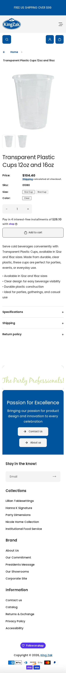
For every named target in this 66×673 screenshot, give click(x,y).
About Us (12, 550)
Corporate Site (16, 578)
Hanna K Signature (19, 508)
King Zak (46, 655)
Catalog (11, 607)
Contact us (14, 600)
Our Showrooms (17, 572)
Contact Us (35, 431)
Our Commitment (18, 557)
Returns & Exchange (20, 614)
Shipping (27, 179)
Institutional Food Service (24, 529)
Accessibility (14, 628)
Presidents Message (20, 565)
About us (35, 442)
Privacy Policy (15, 621)
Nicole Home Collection (22, 522)
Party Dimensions (18, 515)
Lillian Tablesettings (20, 501)
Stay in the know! (21, 463)
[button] (8, 141)
